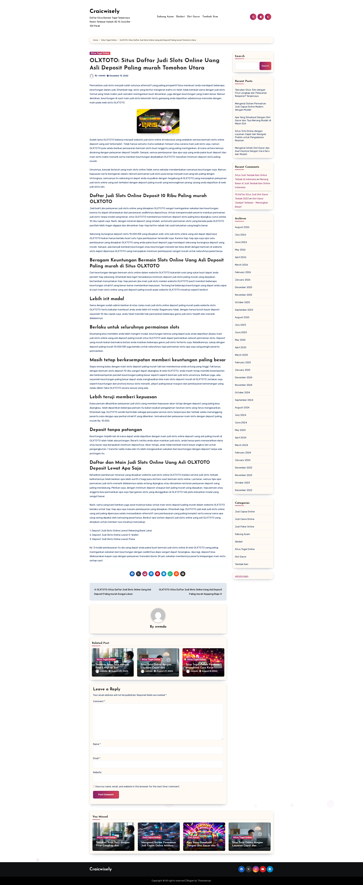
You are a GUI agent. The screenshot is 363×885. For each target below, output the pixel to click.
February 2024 (243, 452)
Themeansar (204, 880)
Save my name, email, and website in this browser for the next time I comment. (137, 786)
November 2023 (243, 475)
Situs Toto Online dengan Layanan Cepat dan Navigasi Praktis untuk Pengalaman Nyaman (250, 136)
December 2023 (243, 467)
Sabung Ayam (165, 16)
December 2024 (243, 377)
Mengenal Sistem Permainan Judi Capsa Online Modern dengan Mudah (250, 106)
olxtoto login (241, 576)
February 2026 (243, 272)
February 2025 (243, 362)
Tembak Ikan (210, 16)
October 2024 (242, 392)
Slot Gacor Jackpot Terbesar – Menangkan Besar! (251, 202)
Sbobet (180, 16)
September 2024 (244, 400)
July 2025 (240, 325)
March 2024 (241, 445)
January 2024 (242, 460)
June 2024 (241, 422)
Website (97, 772)
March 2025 (241, 355)
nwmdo (101, 75)
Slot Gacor (193, 16)
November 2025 (243, 294)
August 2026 (242, 227)
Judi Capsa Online (245, 511)
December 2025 (243, 287)
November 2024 (243, 385)
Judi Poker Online (244, 526)
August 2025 (242, 317)
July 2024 (240, 415)
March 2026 (241, 264)
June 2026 (241, 242)
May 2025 (240, 340)
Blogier (190, 880)
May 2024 (240, 430)
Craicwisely (105, 11)
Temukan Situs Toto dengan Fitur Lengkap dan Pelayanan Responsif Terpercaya (251, 92)
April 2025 (240, 347)
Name (97, 744)
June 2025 (241, 332)
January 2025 (242, 370)
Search (240, 56)
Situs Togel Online (100, 53)
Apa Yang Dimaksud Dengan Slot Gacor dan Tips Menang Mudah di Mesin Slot (253, 120)
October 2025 (242, 302)
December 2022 (243, 490)
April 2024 (240, 437)
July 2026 (240, 234)
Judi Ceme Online (244, 519)
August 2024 (242, 407)
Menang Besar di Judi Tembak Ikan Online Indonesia (252, 183)
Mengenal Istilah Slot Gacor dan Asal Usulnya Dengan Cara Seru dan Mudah (252, 151)
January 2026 (242, 279)
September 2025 (244, 310)
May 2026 (240, 249)
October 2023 (242, 482)
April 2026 (240, 257)
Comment (99, 701)
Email (96, 758)
